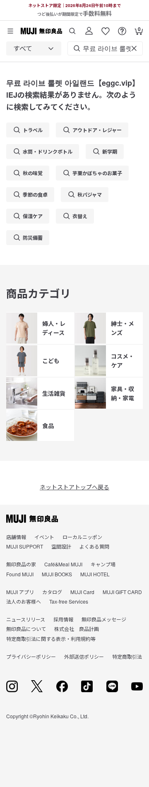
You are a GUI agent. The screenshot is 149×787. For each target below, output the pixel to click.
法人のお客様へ (23, 601)
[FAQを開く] (122, 28)
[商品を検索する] (72, 28)
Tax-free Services (68, 601)
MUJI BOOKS (57, 574)
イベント (44, 536)
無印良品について (26, 628)
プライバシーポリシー (31, 656)
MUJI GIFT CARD (122, 591)
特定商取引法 (127, 656)
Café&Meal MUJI (63, 564)
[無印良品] (32, 519)
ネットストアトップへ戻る (74, 487)
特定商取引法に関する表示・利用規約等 (51, 638)
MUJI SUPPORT (24, 546)
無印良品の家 (21, 564)
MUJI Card (82, 591)
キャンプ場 (103, 564)
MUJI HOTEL (95, 574)
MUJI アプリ (20, 591)
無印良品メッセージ (104, 619)
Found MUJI (20, 574)
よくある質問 (94, 546)
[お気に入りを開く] (105, 28)
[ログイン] (89, 28)
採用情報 (63, 619)
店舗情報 (16, 536)
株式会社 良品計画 (76, 628)
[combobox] (33, 48)
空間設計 (61, 546)
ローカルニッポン (82, 536)
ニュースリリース (25, 619)
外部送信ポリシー (84, 656)
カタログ (52, 591)
